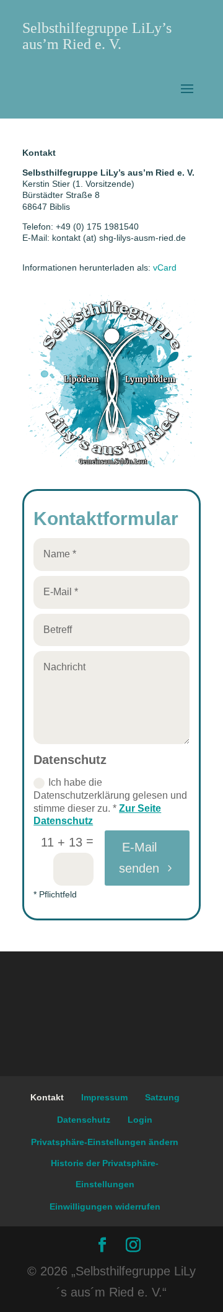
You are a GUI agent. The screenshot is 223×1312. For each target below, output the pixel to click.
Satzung (162, 1097)
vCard (165, 267)
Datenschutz (83, 1120)
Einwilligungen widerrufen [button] (105, 1206)
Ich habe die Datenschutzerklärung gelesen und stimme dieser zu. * (110, 801)
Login (140, 1120)
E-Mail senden (139, 857)
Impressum (104, 1097)
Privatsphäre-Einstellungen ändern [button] (104, 1142)
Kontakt (47, 1097)
